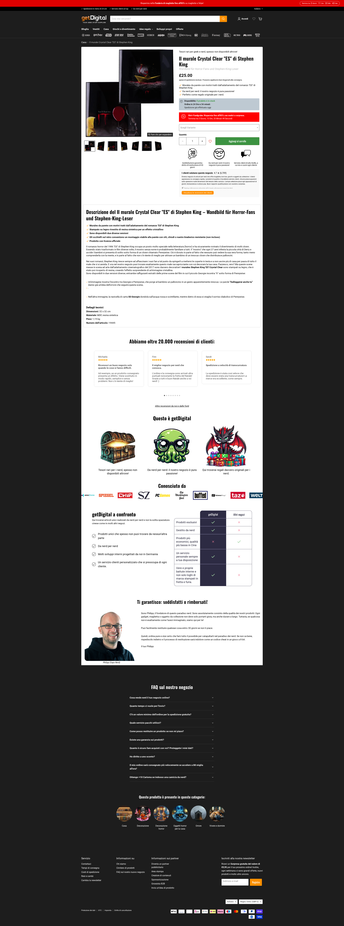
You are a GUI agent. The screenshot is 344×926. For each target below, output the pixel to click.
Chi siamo (121, 864)
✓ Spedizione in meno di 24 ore (94, 9)
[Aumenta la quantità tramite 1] (202, 141)
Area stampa (157, 871)
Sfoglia (85, 29)
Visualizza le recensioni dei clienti (198, 193)
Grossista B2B (158, 883)
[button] (164, 395)
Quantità (183, 135)
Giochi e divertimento (124, 29)
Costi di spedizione (90, 872)
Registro (256, 882)
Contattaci (86, 864)
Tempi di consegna (90, 868)
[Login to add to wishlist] (210, 141)
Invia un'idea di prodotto (162, 888)
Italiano (257, 9)
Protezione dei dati (88, 910)
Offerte (179, 29)
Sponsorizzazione (159, 879)
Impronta (108, 910)
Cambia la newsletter (91, 880)
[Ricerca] (223, 19)
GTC (100, 910)
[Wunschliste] (254, 19)
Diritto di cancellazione (123, 910)
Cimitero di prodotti (125, 868)
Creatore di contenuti (161, 875)
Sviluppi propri (164, 29)
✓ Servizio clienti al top (119, 9)
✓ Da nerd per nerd (139, 9)
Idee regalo (145, 29)
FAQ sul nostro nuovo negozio (130, 872)
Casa (106, 29)
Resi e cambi (87, 876)
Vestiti (96, 29)
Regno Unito (249, 901)
